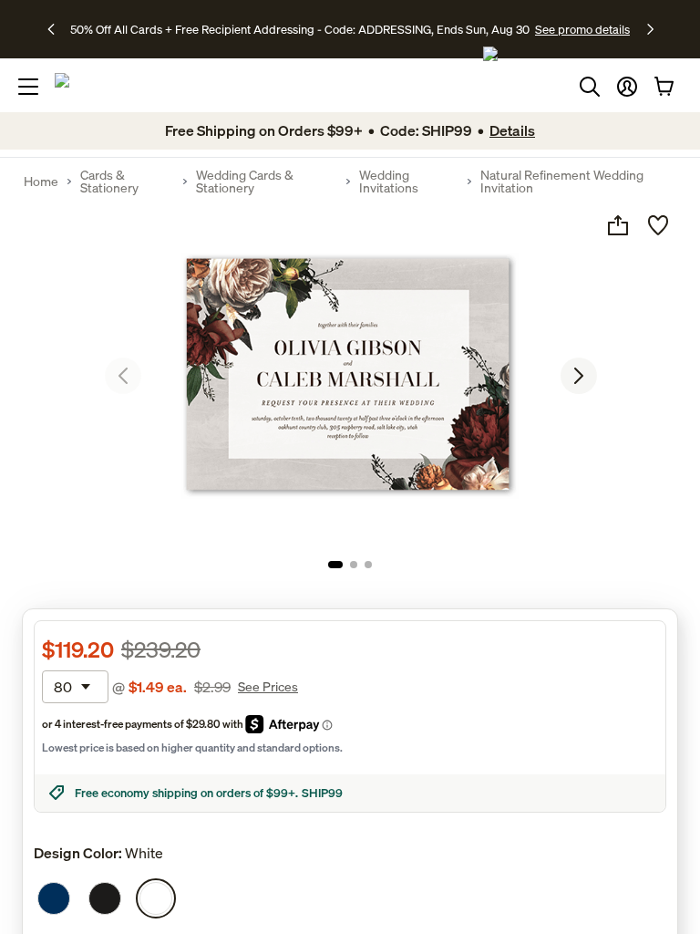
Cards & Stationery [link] (109, 181)
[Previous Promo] (57, 29)
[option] (54, 898)
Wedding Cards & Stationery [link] (244, 181)
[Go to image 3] (368, 564)
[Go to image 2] (353, 564)
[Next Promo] (650, 29)
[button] (627, 87)
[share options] (618, 225)
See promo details (582, 29)
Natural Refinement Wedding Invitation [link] (561, 181)
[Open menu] (28, 86)
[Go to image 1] (335, 564)
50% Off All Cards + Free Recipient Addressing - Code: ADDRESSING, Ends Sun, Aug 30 (300, 29)
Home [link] (41, 181)
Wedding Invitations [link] (388, 181)
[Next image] (579, 376)
